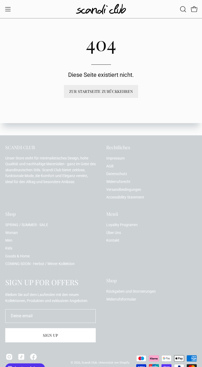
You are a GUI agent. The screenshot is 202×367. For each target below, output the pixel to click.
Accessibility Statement (125, 197)
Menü (112, 214)
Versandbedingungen (123, 189)
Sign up (50, 335)
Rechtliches (118, 147)
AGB (110, 166)
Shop (10, 214)
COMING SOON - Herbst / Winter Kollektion (40, 264)
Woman (11, 232)
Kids (8, 248)
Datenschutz (116, 174)
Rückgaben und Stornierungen (131, 291)
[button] (182, 9)
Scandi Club (89, 362)
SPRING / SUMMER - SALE (26, 225)
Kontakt (112, 240)
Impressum (115, 158)
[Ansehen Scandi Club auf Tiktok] (21, 357)
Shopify (124, 362)
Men (8, 240)
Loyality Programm (122, 225)
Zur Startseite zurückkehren (101, 91)
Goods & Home (17, 256)
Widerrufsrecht (118, 181)
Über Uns (113, 232)
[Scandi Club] (101, 9)
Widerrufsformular (121, 299)
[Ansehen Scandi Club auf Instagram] (9, 357)
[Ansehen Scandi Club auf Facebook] (33, 357)
